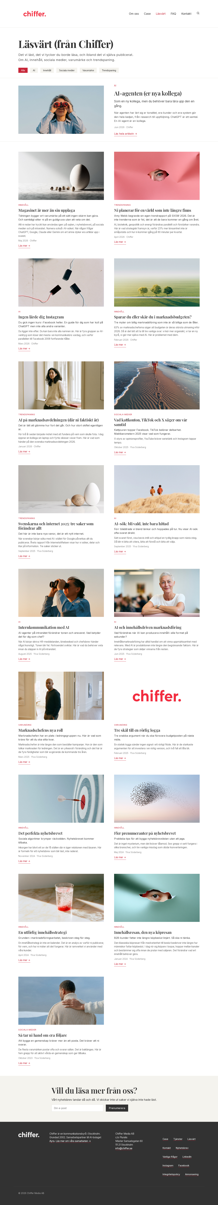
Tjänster (177, 1139)
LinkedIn (187, 1156)
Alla (23, 70)
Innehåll (47, 70)
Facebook (183, 1165)
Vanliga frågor (170, 1156)
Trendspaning (109, 70)
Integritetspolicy (171, 1174)
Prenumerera (117, 1108)
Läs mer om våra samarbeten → (73, 1141)
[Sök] (198, 13)
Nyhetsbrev (182, 1148)
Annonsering (192, 1174)
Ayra (51, 1141)
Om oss (134, 13)
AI (34, 70)
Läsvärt (160, 13)
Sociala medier (67, 70)
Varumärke (88, 70)
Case (147, 13)
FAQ (173, 13)
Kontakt (186, 13)
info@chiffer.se (123, 1148)
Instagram (168, 1165)
